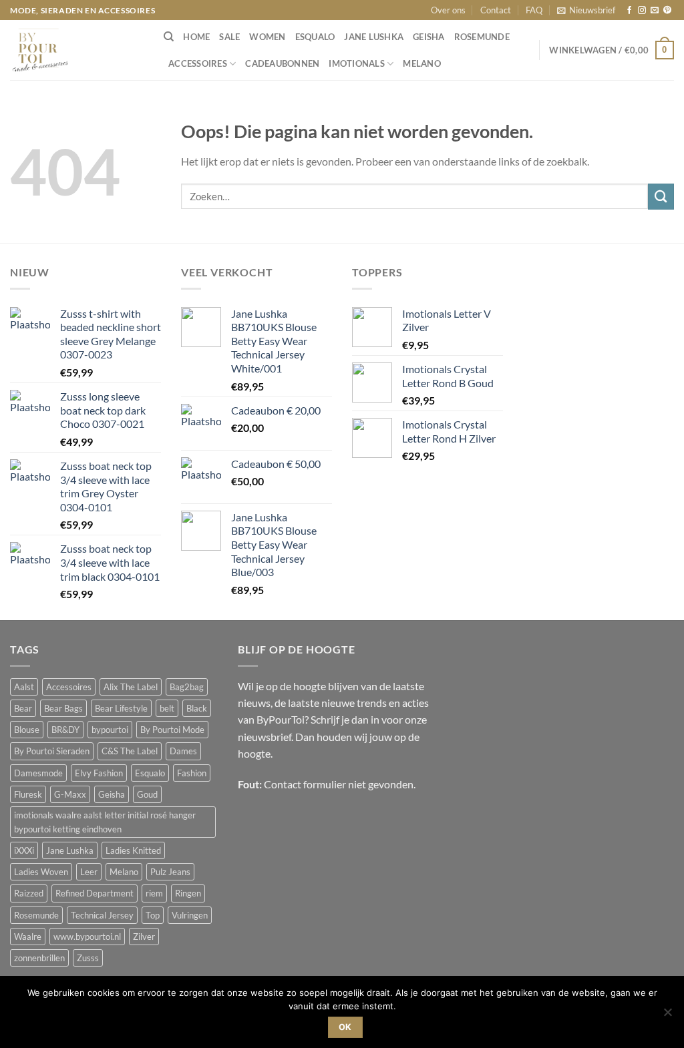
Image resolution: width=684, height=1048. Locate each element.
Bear (23, 708)
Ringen (188, 893)
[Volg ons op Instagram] (642, 10)
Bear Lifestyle (121, 708)
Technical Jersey (102, 915)
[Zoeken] (169, 36)
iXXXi (24, 850)
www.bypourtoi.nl (87, 936)
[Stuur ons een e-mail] (655, 10)
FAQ (534, 10)
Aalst (24, 687)
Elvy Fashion (99, 773)
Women (267, 36)
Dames (183, 751)
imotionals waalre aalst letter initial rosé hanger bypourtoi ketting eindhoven (105, 822)
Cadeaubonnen (282, 63)
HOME (196, 36)
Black (196, 708)
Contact (495, 10)
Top (153, 915)
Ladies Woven (41, 871)
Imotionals (357, 63)
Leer (89, 871)
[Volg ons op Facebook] (629, 10)
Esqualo (315, 36)
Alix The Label (131, 687)
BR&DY (65, 729)
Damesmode (38, 773)
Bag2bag (187, 687)
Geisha (429, 36)
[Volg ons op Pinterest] (667, 10)
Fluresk (28, 794)
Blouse (26, 729)
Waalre (27, 936)
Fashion (191, 773)
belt (167, 708)
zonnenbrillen (39, 958)
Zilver (144, 936)
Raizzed (28, 893)
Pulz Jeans (170, 871)
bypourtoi (110, 729)
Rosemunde (482, 36)
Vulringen (190, 915)
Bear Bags (63, 708)
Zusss (88, 958)
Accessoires (197, 63)
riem (154, 893)
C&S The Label (130, 751)
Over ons (448, 10)
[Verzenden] (661, 197)
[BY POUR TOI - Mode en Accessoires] (77, 50)
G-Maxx (70, 794)
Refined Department (94, 893)
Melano (422, 63)
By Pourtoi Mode (172, 729)
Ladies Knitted (133, 850)
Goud (147, 794)
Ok (345, 1027)
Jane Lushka (373, 36)
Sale (229, 36)
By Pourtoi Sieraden (52, 751)
